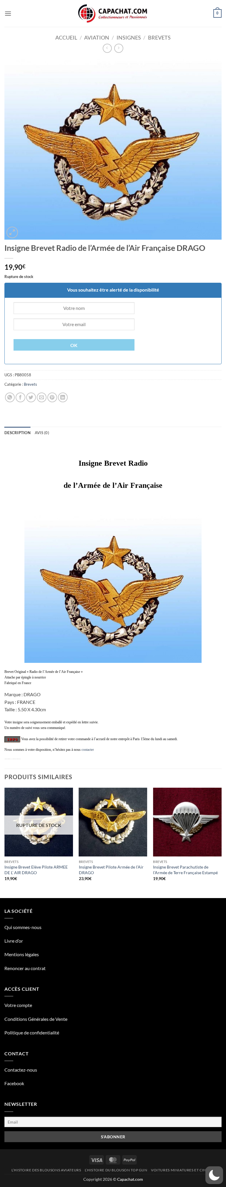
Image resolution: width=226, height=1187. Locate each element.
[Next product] (107, 48)
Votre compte (18, 1005)
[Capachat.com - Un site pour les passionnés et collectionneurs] (113, 13)
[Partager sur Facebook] (20, 397)
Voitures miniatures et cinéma (183, 1170)
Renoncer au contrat (25, 968)
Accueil (66, 37)
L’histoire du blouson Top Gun (116, 1170)
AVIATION (96, 37)
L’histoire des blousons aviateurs (46, 1170)
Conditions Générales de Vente (35, 1019)
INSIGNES (129, 37)
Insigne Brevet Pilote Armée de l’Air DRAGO (111, 869)
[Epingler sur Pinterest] (52, 397)
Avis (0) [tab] (42, 432)
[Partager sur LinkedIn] (63, 397)
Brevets (159, 37)
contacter (88, 750)
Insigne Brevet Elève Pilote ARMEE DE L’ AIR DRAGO (36, 869)
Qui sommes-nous (22, 927)
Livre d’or (13, 941)
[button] (7, 13)
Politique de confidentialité (31, 1032)
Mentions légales (21, 954)
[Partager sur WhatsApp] (10, 397)
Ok (74, 345)
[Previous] (4, 842)
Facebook (14, 1083)
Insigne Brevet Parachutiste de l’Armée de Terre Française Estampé (185, 869)
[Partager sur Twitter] (31, 397)
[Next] (221, 842)
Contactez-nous (20, 1069)
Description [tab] (17, 432)
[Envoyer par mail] (41, 397)
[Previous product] (118, 48)
